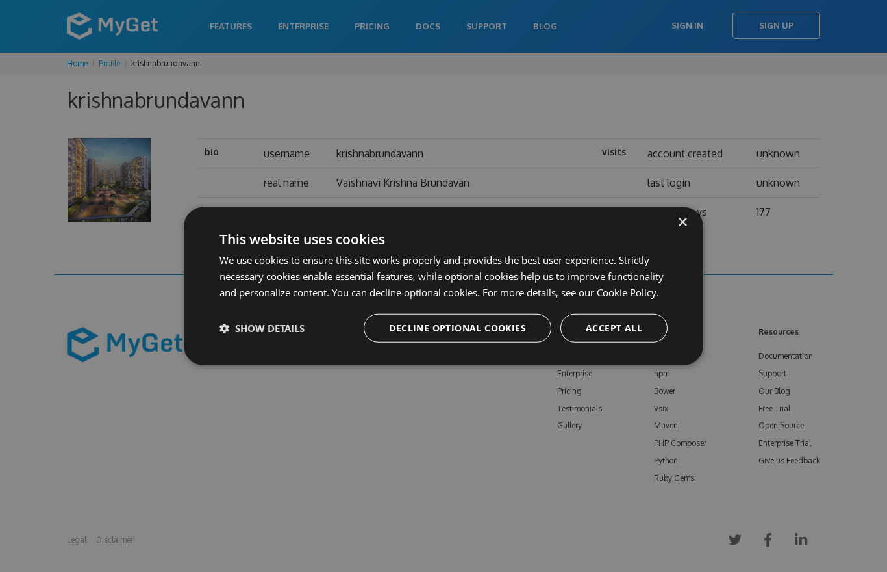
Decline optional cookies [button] (457, 327)
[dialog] (443, 286)
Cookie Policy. (628, 292)
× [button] (682, 223)
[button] (262, 327)
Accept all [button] (614, 327)
